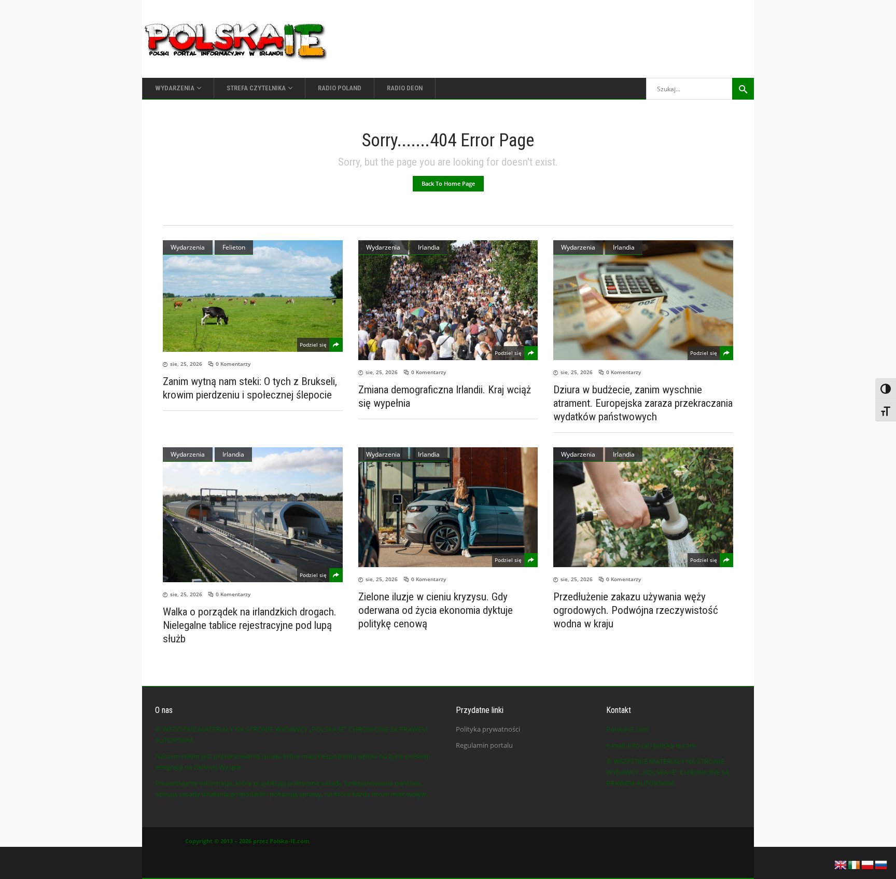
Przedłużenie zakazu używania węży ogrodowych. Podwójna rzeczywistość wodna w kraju (635, 610)
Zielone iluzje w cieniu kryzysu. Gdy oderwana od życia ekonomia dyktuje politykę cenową (435, 610)
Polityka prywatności (488, 729)
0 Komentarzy (233, 363)
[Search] (743, 89)
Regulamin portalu (484, 745)
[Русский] (881, 864)
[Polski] (868, 864)
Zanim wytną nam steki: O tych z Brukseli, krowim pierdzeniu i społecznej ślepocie (250, 388)
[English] (841, 864)
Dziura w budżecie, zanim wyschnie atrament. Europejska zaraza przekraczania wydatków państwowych (643, 403)
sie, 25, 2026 (186, 363)
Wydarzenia (188, 247)
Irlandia (429, 247)
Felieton (233, 247)
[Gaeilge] (854, 864)
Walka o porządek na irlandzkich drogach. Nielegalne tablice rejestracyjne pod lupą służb (250, 625)
